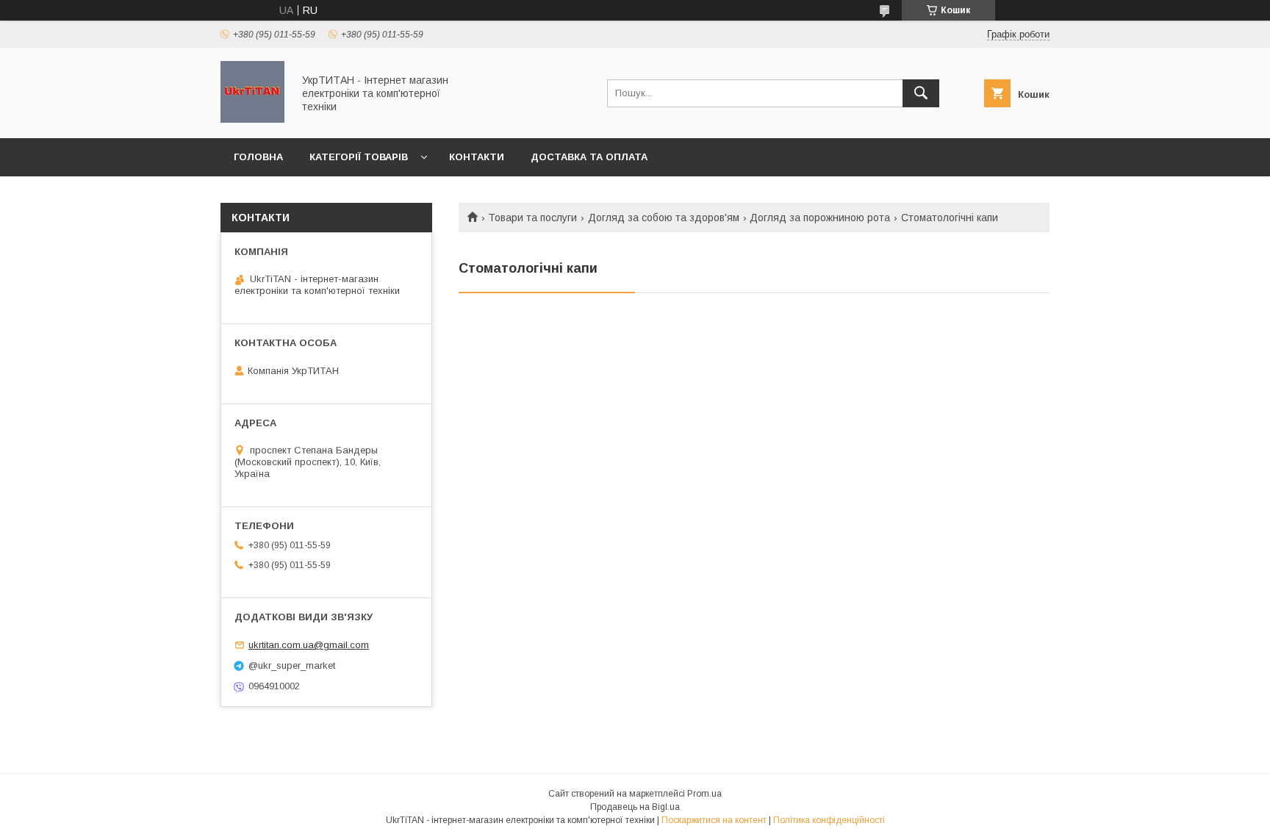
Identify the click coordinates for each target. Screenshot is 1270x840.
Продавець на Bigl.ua (635, 807)
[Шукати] (921, 93)
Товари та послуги (532, 217)
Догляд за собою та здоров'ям (663, 217)
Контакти (476, 156)
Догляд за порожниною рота (820, 217)
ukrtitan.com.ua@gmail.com (308, 644)
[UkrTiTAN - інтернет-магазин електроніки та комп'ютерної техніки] (252, 119)
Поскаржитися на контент (714, 820)
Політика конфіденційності (829, 820)
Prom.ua (704, 794)
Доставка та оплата (589, 156)
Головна (258, 156)
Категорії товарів (358, 156)
